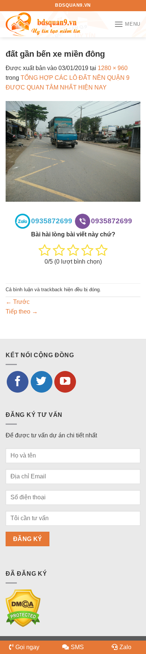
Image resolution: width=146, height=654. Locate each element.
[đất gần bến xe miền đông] (73, 151)
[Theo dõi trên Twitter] (41, 382)
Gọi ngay (27, 647)
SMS (77, 647)
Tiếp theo (22, 311)
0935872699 (51, 221)
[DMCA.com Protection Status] (23, 608)
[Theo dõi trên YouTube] (65, 382)
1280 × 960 (113, 68)
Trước (18, 302)
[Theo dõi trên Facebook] (17, 382)
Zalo (125, 647)
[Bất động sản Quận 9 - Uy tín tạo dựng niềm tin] (43, 24)
